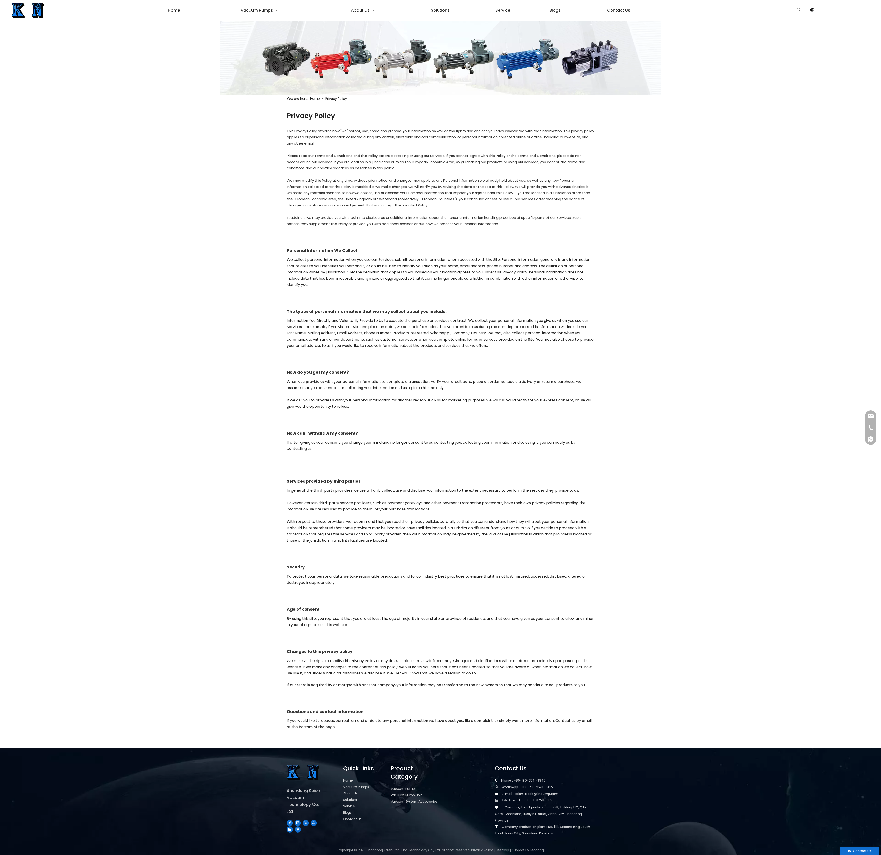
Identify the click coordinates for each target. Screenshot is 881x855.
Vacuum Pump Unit (406, 795)
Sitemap (502, 850)
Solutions (350, 799)
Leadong (537, 850)
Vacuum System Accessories (414, 801)
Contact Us (352, 819)
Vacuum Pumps (356, 787)
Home (348, 780)
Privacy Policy (482, 850)
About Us (350, 793)
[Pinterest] (298, 829)
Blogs (347, 812)
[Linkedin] (298, 823)
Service (349, 806)
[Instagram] (290, 829)
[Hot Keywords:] (798, 10)
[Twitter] (306, 823)
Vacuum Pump (403, 788)
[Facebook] (290, 823)
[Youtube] (314, 823)
